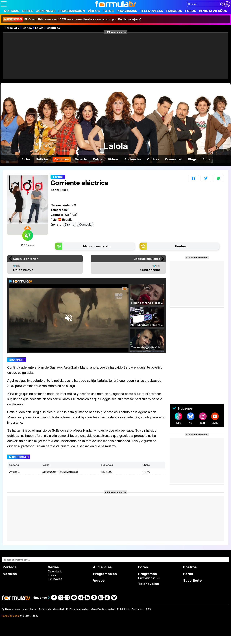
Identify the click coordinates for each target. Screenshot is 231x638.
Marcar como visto (96, 246)
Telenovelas (151, 10)
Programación (71, 10)
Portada (10, 567)
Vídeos (94, 10)
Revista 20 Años (213, 10)
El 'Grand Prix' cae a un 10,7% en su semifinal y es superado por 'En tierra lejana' (72, 19)
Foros (190, 10)
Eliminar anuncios (116, 32)
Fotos (108, 10)
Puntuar (181, 246)
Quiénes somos (11, 609)
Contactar (137, 609)
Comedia (85, 224)
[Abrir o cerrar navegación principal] (4, 4)
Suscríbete (192, 580)
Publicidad (123, 609)
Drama (69, 224)
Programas (127, 10)
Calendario (55, 571)
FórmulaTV (12, 28)
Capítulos (53, 28)
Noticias (11, 10)
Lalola (39, 28)
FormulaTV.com (10, 616)
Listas (52, 575)
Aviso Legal (29, 609)
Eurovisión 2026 (149, 578)
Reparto (81, 159)
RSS (148, 609)
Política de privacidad (51, 609)
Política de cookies (77, 609)
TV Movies (55, 579)
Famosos (174, 10)
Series (27, 10)
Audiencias (46, 10)
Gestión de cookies (103, 609)
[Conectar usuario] (227, 4)
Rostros (190, 567)
